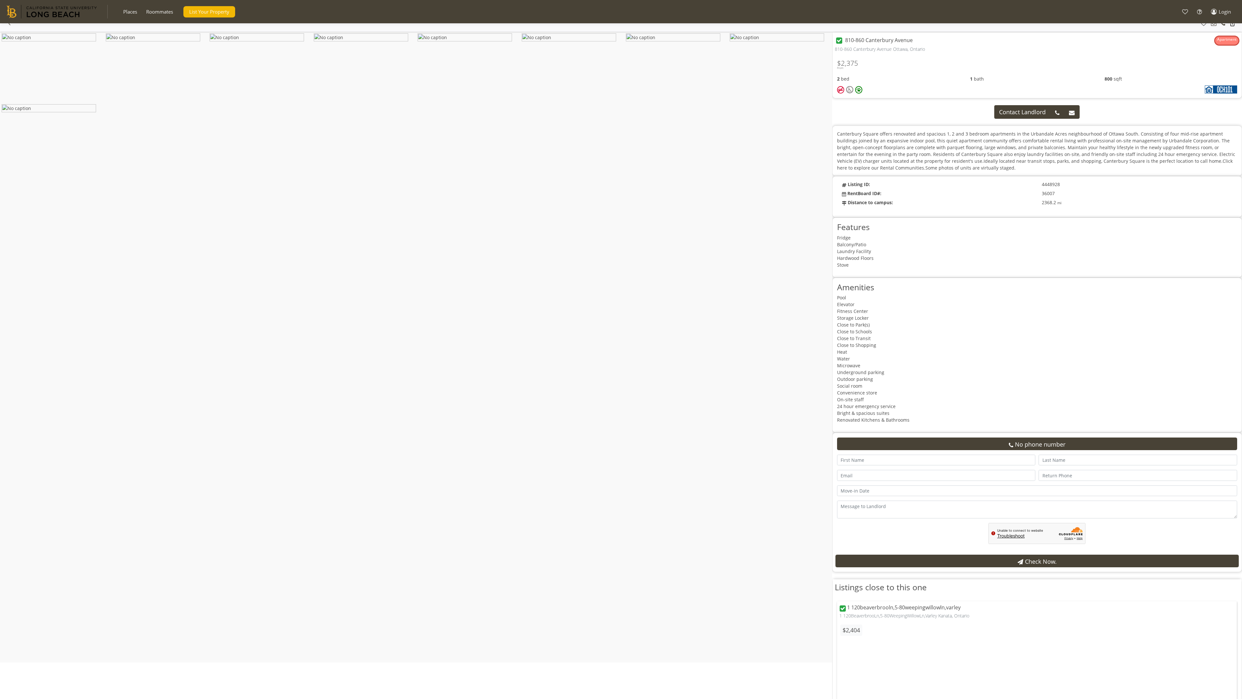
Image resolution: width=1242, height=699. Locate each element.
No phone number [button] (1039, 444)
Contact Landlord (1022, 112)
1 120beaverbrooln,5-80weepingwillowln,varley (904, 608)
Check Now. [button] (1040, 561)
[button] (130, 11)
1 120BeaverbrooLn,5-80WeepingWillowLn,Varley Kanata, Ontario (904, 616)
